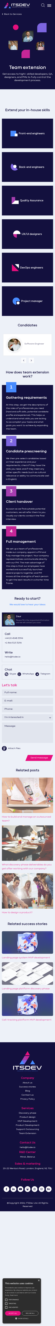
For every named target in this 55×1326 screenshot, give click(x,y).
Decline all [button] (30, 1313)
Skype (13, 674)
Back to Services (12, 14)
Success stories (27, 1087)
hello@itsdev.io (12, 657)
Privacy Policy (27, 1099)
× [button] (39, 1280)
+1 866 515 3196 (13, 643)
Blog (27, 1091)
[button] (21, 1318)
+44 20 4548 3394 (14, 638)
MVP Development (27, 1121)
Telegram (45, 674)
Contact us (27, 1095)
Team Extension (27, 1133)
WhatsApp (28, 674)
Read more (14, 1295)
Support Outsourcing (27, 1129)
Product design (28, 1117)
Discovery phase (27, 1113)
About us (27, 1083)
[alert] (22, 1300)
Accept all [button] (13, 1313)
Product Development (27, 1125)
